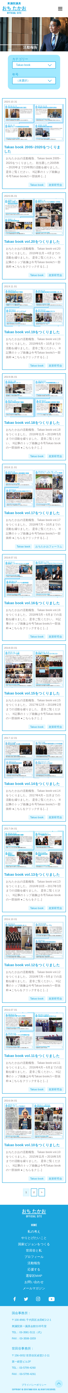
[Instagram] (38, 1299)
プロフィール (34, 1257)
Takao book (37, 184)
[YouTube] (51, 1299)
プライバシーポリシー (34, 1384)
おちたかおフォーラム (48, 546)
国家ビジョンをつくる (34, 1244)
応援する (34, 1269)
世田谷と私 (34, 1250)
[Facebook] (14, 1299)
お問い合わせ (34, 1282)
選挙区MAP (34, 1275)
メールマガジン (34, 1288)
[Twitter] (26, 1299)
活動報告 (30, 47)
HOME (34, 1225)
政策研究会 (55, 184)
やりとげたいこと (34, 1238)
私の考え (34, 1231)
